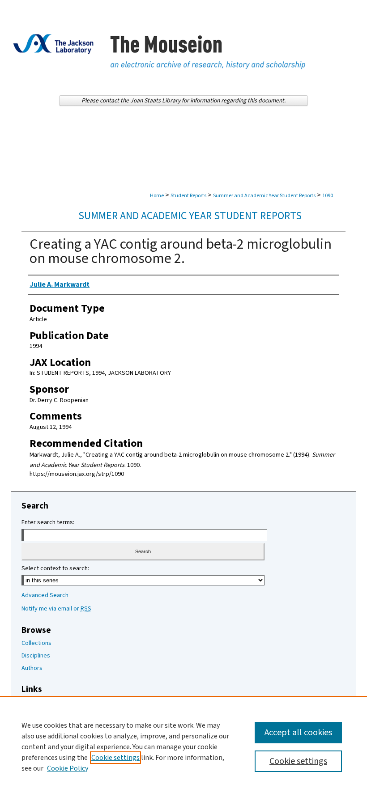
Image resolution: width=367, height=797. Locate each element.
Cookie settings (115, 758)
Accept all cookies (298, 732)
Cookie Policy (67, 768)
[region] (183, 746)
